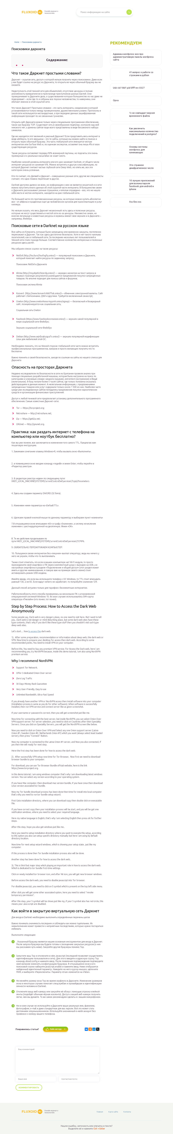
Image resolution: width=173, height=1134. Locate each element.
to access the (34, 631)
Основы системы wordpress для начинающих (138, 149)
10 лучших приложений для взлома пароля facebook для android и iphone (142, 184)
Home (16, 42)
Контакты (127, 1112)
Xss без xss (135, 201)
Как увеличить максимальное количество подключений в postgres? (143, 131)
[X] (97, 1029)
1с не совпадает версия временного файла (142, 114)
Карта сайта (113, 1112)
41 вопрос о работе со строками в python (141, 73)
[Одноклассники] (90, 1029)
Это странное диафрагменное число (141, 166)
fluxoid (31, 12)
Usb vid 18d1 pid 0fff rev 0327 (129, 87)
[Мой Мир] (94, 1029)
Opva (116, 100)
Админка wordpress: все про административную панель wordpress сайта (133, 57)
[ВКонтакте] (86, 1029)
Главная (100, 1112)
